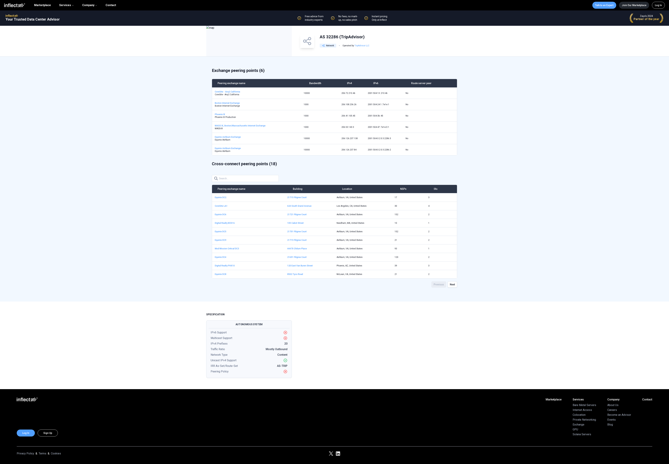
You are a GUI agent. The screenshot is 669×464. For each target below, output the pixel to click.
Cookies (56, 453)
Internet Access (582, 410)
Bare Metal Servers (584, 405)
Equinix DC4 (220, 257)
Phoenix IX (220, 114)
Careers (612, 410)
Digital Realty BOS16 (225, 223)
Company (88, 5)
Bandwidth (315, 83)
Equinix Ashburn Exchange (228, 137)
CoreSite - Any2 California (227, 92)
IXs (435, 189)
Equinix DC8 (220, 274)
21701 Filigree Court (297, 231)
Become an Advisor (619, 414)
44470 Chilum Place (297, 248)
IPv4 (349, 83)
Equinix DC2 (220, 197)
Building (297, 189)
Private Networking (584, 419)
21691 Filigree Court (297, 257)
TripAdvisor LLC (362, 45)
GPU (575, 429)
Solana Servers (582, 434)
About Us (612, 405)
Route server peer (421, 83)
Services (65, 5)
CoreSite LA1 (221, 206)
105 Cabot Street (295, 223)
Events (611, 419)
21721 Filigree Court (297, 214)
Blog (610, 424)
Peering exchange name (231, 83)
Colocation (579, 414)
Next (452, 284)
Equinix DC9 (220, 240)
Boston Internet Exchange (227, 103)
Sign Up (47, 433)
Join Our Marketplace (634, 5)
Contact (111, 5)
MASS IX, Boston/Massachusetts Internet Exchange (240, 125)
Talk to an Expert (604, 5)
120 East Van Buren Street (300, 265)
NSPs (403, 189)
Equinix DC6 (220, 214)
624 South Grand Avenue (299, 206)
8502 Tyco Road (295, 274)
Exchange (578, 424)
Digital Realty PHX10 (225, 265)
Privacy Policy (25, 453)
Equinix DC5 (220, 231)
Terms (42, 453)
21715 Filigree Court (297, 197)
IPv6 (375, 83)
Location (347, 189)
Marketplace (42, 5)
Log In (658, 5)
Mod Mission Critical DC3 (227, 248)
